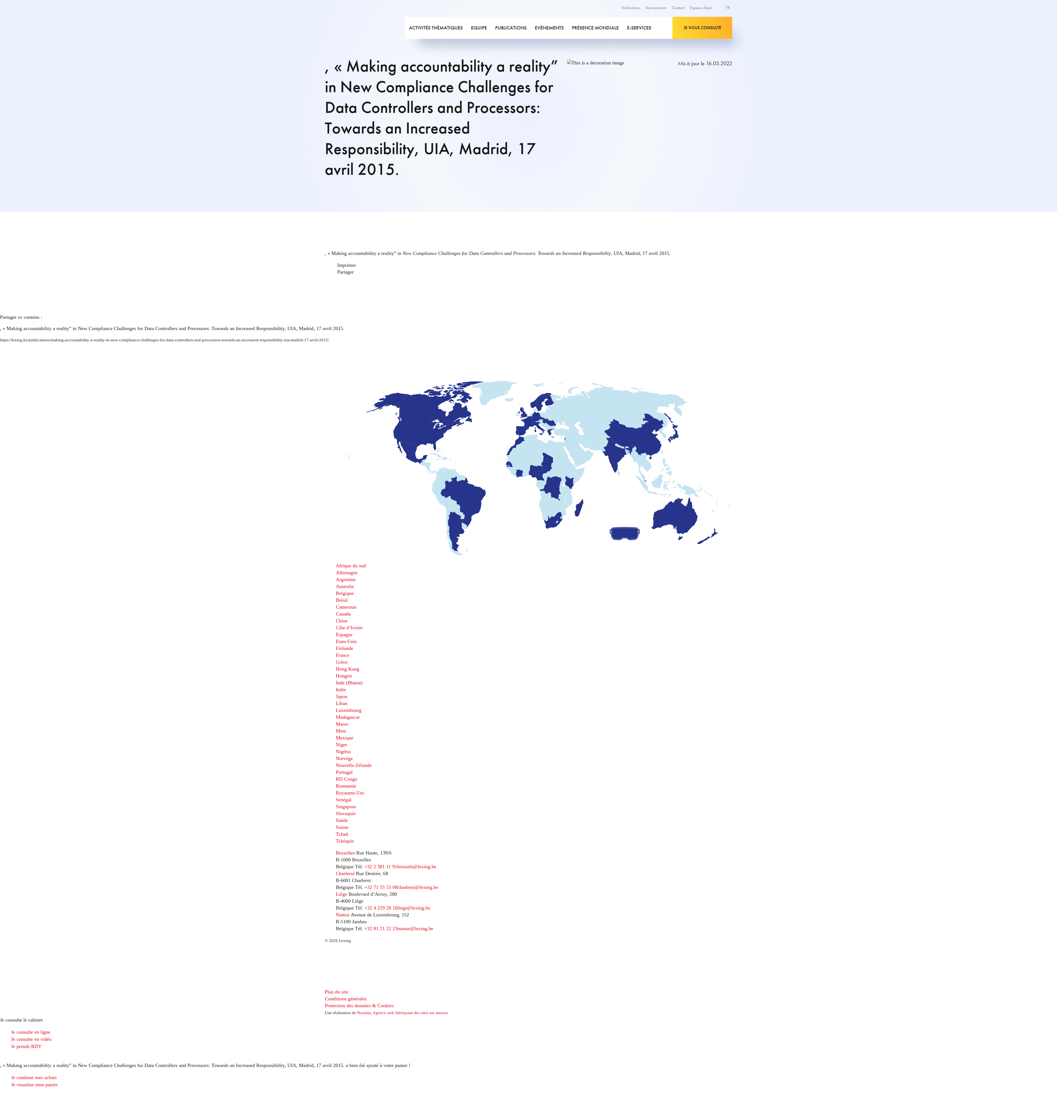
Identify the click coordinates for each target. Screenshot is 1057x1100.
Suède (342, 820)
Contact (678, 7)
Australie (345, 586)
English (714, 20)
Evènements (549, 27)
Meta (341, 731)
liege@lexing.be (413, 908)
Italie (341, 689)
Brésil (342, 600)
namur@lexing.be (415, 928)
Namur (343, 914)
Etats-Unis (346, 641)
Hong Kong (347, 669)
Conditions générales (346, 998)
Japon (341, 696)
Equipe (479, 27)
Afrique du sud (351, 565)
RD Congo (346, 779)
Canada (343, 614)
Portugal (344, 772)
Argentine (346, 579)
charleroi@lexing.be (417, 887)
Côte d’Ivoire (349, 627)
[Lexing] (364, 28)
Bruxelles (345, 853)
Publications (511, 27)
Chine (342, 620)
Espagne (344, 634)
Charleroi (345, 873)
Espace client (701, 7)
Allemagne (347, 572)
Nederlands (718, 33)
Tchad (342, 834)
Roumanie (346, 786)
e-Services (639, 27)
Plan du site (336, 992)
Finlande (344, 648)
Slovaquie (346, 813)
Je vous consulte (702, 28)
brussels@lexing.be (416, 866)
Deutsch (715, 26)
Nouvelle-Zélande (354, 765)
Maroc (342, 724)
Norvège (344, 758)
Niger (341, 744)
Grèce (342, 662)
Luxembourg (348, 710)
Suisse (342, 827)
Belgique (345, 593)
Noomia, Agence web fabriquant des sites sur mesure (402, 1013)
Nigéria (343, 751)
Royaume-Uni (350, 793)
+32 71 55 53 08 (380, 887)
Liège (341, 894)
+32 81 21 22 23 (380, 928)
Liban (341, 703)
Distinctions (631, 7)
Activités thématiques (436, 27)
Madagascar (348, 717)
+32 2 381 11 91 (380, 866)
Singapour (346, 806)
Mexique (344, 737)
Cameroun (346, 607)
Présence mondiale (595, 27)
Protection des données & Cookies (359, 1005)
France (342, 655)
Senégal (344, 799)
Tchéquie (345, 841)
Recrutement (656, 7)
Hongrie (344, 676)
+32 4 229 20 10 (380, 908)
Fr (728, 7)
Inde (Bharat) (349, 682)
